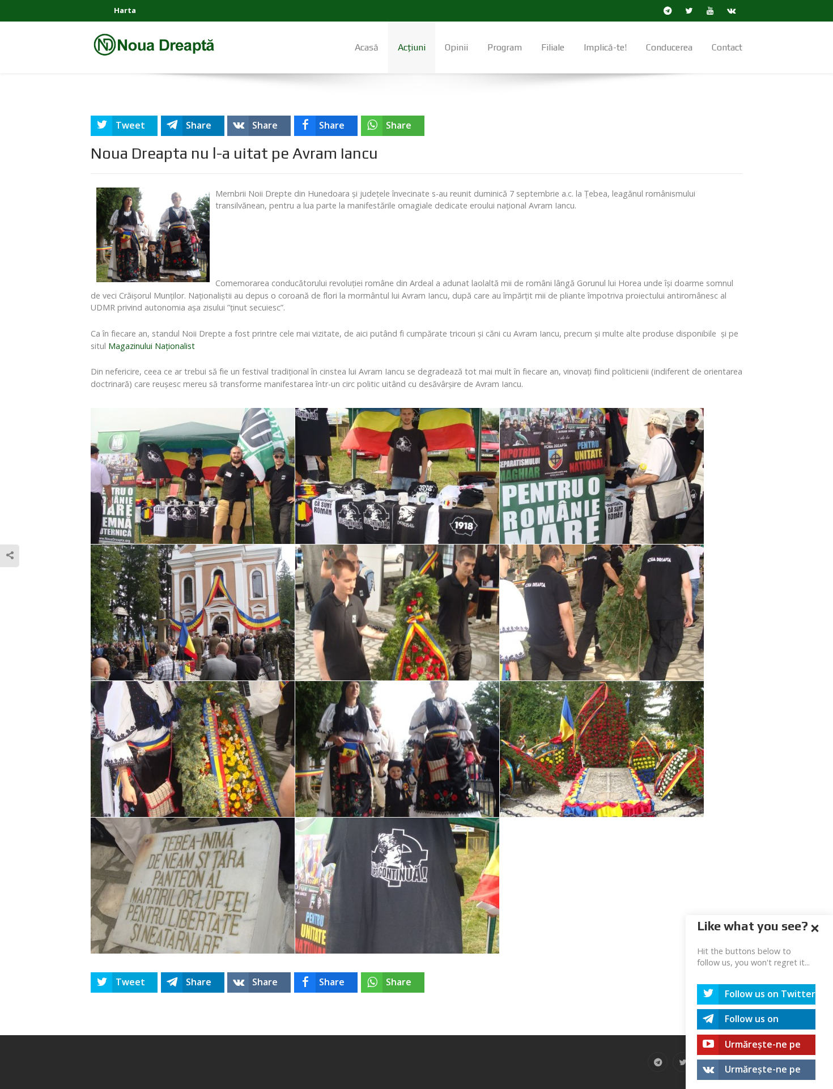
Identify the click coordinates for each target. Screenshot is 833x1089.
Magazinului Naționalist (151, 346)
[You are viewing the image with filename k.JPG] (397, 886)
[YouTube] (710, 11)
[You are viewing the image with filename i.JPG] (602, 749)
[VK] (732, 11)
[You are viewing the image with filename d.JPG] (193, 612)
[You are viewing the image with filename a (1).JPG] (193, 476)
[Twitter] (689, 11)
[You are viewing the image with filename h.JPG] (397, 749)
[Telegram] (668, 11)
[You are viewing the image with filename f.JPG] (602, 612)
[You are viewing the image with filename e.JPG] (397, 612)
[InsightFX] (161, 44)
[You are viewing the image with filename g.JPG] (193, 749)
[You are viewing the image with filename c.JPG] (602, 476)
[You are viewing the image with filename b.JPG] (397, 476)
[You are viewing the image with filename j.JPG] (193, 886)
